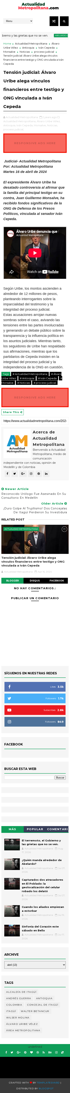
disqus (35, 580)
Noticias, (52, 125)
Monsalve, (40, 125)
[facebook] (6, 1052)
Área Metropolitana (23, 1030)
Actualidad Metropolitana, (19, 121)
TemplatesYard (48, 1082)
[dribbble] (38, 1052)
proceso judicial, (13, 129)
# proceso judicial (45, 382)
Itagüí (11, 1011)
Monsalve (9, 51)
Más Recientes (12, 829)
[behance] (49, 1052)
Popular (35, 829)
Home (7, 43)
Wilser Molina (18, 1017)
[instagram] (56, 1052)
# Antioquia (27, 378)
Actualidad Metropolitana (31, 43)
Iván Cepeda (46, 47)
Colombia (14, 1004)
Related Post (12, 519)
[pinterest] (25, 1052)
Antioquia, (9, 125)
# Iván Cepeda (47, 378)
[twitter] (12, 1052)
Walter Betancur (35, 1011)
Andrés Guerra (18, 998)
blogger (12, 580)
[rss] (44, 1052)
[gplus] (18, 1052)
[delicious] (62, 1052)
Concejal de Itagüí (42, 1004)
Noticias (25, 51)
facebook (57, 580)
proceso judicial (44, 51)
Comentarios (57, 829)
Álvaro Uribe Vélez (22, 1023)
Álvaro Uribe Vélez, (48, 121)
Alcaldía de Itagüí (21, 991)
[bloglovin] (31, 1052)
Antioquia (28, 47)
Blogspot (46, 1088)
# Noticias (23, 382)
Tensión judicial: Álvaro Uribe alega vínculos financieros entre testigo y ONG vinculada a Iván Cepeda (33, 561)
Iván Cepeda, (25, 125)
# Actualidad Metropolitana (30, 374)
